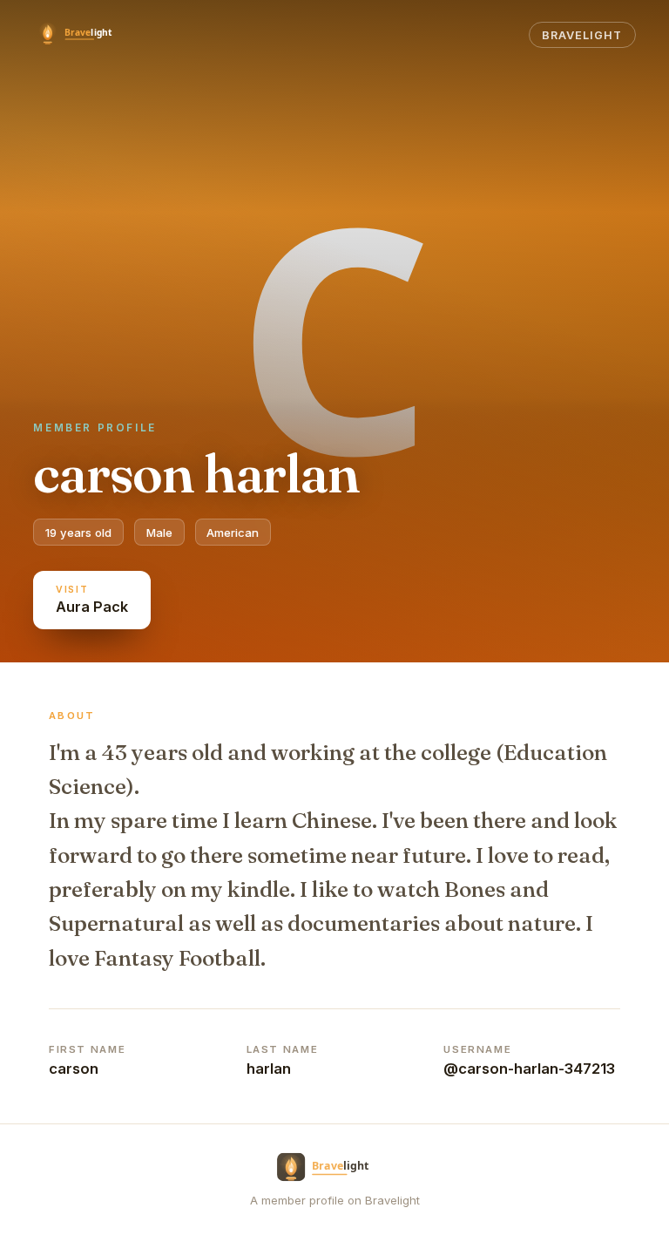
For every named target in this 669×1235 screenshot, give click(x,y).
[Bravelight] (83, 35)
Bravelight (582, 35)
